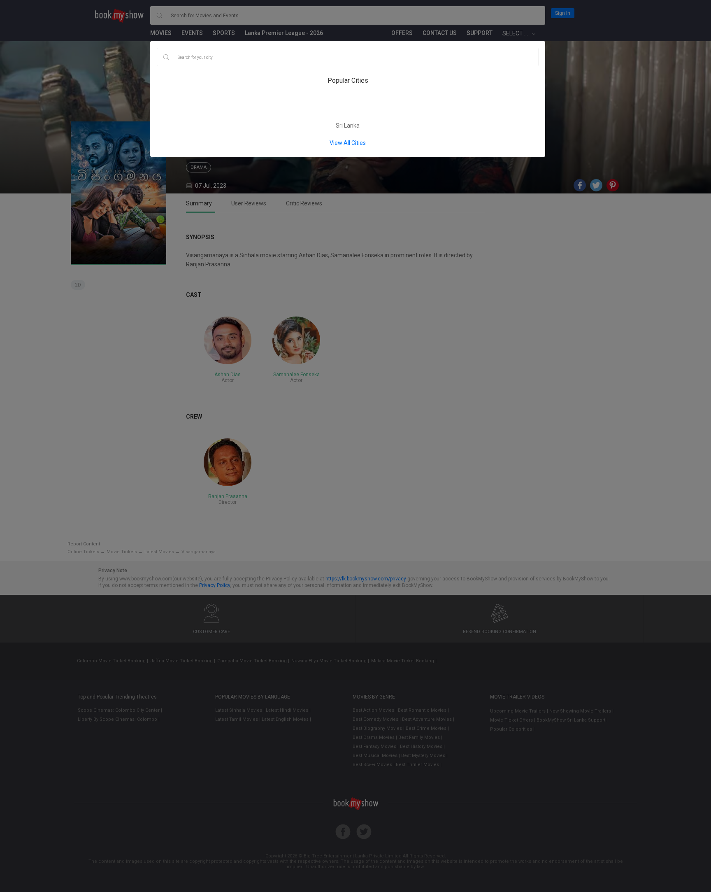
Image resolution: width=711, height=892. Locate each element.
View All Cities (348, 143)
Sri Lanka (348, 125)
